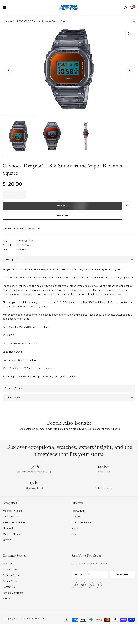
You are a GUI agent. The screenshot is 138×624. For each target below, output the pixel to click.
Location (76, 516)
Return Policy (10, 581)
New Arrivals (78, 510)
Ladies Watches (11, 516)
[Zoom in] (129, 33)
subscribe (122, 574)
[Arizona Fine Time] (69, 8)
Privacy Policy (10, 569)
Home (5, 21)
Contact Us (9, 586)
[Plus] (21, 195)
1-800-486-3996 (33, 229)
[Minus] (7, 195)
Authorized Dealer (82, 522)
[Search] (125, 8)
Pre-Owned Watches (14, 522)
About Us (8, 563)
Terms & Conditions (13, 592)
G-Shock (21, 249)
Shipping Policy (11, 575)
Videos (75, 528)
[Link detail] (75, 585)
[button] (129, 70)
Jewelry (7, 539)
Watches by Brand (12, 510)
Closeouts (8, 528)
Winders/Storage (12, 534)
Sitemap (7, 598)
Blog (74, 534)
